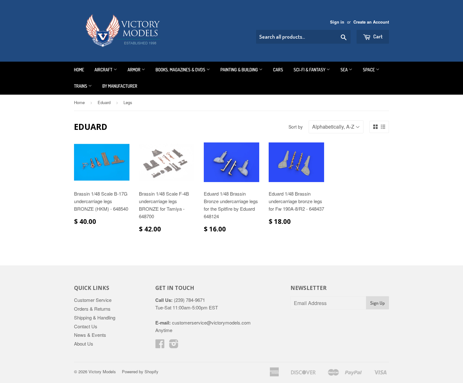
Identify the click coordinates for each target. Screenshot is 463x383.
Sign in (337, 22)
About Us (83, 343)
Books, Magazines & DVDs (181, 69)
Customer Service (92, 300)
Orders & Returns (92, 308)
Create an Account (371, 22)
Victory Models (102, 372)
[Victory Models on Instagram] (174, 345)
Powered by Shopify (140, 372)
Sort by (296, 127)
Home (79, 69)
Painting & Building (239, 69)
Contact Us (85, 326)
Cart (377, 36)
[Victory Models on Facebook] (160, 345)
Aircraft (103, 69)
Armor (134, 69)
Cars (278, 69)
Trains (81, 86)
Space (369, 69)
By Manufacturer (119, 86)
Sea (344, 69)
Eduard (104, 102)
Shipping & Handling (94, 317)
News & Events (90, 334)
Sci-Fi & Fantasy (310, 69)
